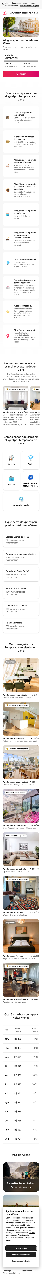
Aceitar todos (21, 1248)
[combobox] (21, 57)
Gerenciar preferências (21, 1261)
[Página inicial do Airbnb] (5, 13)
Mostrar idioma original (29, 6)
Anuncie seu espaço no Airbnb (24, 13)
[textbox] (12, 66)
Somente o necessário (21, 1255)
